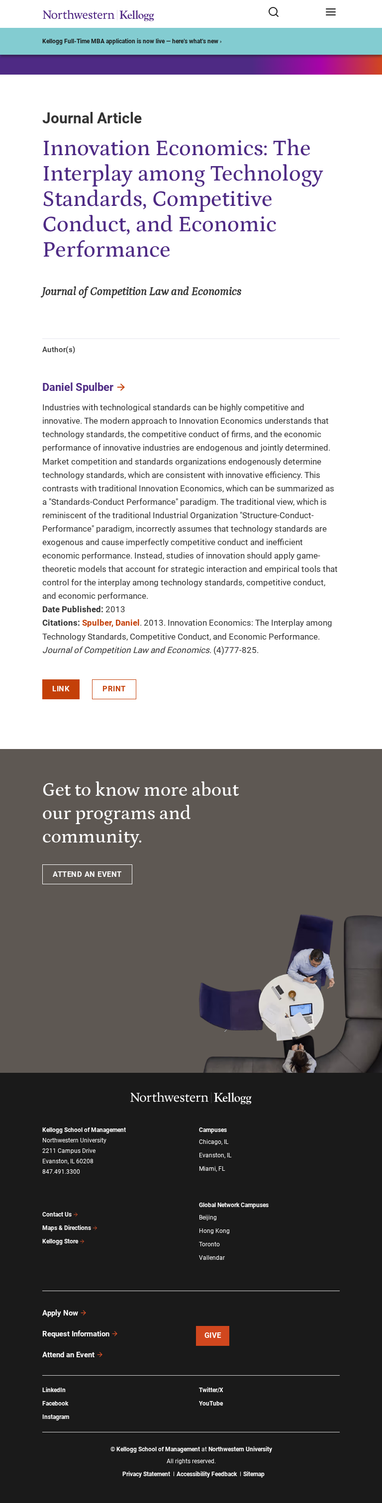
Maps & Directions (66, 1227)
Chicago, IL (213, 1141)
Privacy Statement (146, 1474)
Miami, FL (212, 1168)
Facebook (55, 1403)
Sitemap (254, 1474)
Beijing (208, 1217)
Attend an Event (68, 1354)
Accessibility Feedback (207, 1474)
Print (114, 688)
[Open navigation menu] (331, 12)
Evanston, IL (215, 1155)
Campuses (213, 1130)
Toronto (209, 1244)
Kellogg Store (60, 1241)
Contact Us (57, 1214)
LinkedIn (54, 1390)
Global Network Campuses (234, 1205)
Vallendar (212, 1257)
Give (212, 1335)
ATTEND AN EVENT (87, 874)
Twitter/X (211, 1390)
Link (61, 688)
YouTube (211, 1403)
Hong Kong (214, 1230)
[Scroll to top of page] (365, 1451)
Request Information (75, 1333)
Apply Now (60, 1313)
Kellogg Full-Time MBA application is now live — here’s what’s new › (132, 41)
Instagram (55, 1416)
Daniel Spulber (77, 387)
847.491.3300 (61, 1171)
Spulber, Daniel (111, 623)
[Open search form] (293, 12)
